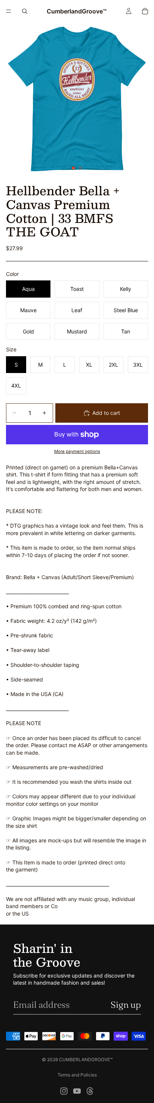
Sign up (126, 1004)
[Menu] (8, 11)
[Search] (24, 11)
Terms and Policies (77, 1075)
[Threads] (90, 1091)
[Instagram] (63, 1091)
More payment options (77, 451)
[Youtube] (77, 1091)
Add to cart (106, 413)
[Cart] (145, 11)
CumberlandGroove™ (86, 1059)
